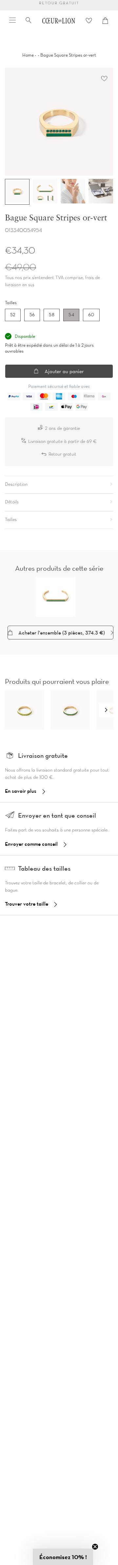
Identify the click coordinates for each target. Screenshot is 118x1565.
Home (28, 55)
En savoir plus (20, 791)
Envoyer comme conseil (31, 844)
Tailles (11, 302)
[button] (106, 710)
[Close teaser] (95, 1546)
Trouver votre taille (26, 903)
